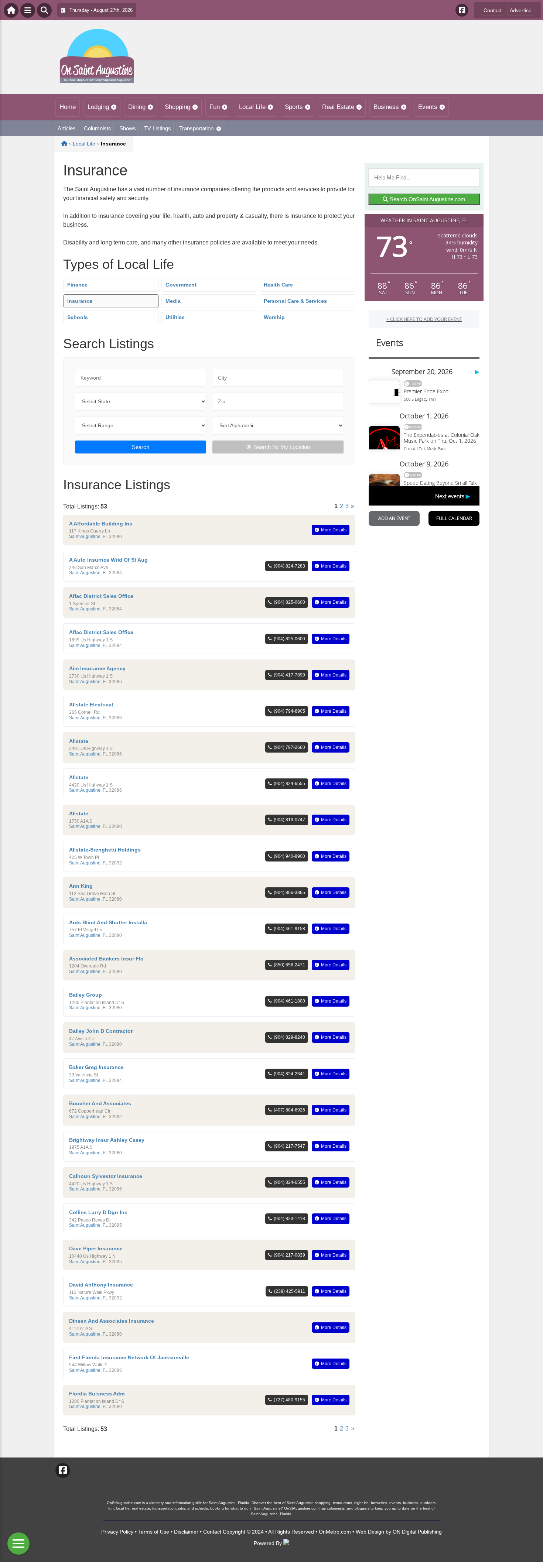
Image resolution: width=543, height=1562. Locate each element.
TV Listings (157, 128)
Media (173, 301)
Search (140, 447)
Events (427, 106)
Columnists (97, 128)
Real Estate (338, 106)
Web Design (370, 1532)
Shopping (177, 106)
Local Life (252, 106)
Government (181, 285)
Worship (274, 317)
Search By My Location (281, 447)
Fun (214, 106)
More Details (333, 529)
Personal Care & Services (295, 301)
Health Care (278, 285)
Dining (137, 106)
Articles (67, 128)
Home (67, 106)
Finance (77, 285)
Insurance (79, 301)
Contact (493, 10)
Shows (127, 128)
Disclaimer (186, 1532)
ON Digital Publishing (417, 1532)
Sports (294, 106)
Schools (77, 317)
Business (386, 106)
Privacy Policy (117, 1532)
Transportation (196, 128)
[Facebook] (461, 10)
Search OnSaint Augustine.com (426, 199)
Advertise (521, 10)
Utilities (175, 317)
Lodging (98, 106)
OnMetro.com (335, 1532)
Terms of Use (153, 1532)
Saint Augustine (84, 536)
